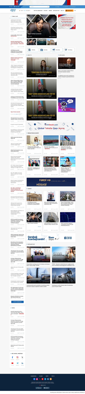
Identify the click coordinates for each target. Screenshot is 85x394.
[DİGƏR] (74, 10)
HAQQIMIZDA (33, 376)
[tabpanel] (42, 26)
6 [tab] (55, 36)
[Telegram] (15, 6)
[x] (40, 379)
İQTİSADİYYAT (56, 10)
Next (55, 26)
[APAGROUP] (42, 385)
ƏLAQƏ (40, 376)
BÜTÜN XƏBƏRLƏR (38, 10)
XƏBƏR (50, 10)
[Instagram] (11, 6)
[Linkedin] (17, 6)
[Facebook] (34, 379)
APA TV (62, 10)
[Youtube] (14, 6)
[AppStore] (46, 388)
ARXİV (47, 376)
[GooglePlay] (38, 388)
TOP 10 (53, 376)
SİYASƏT (45, 10)
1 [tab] (49, 36)
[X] (12, 6)
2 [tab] (50, 36)
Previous (28, 26)
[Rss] (18, 6)
